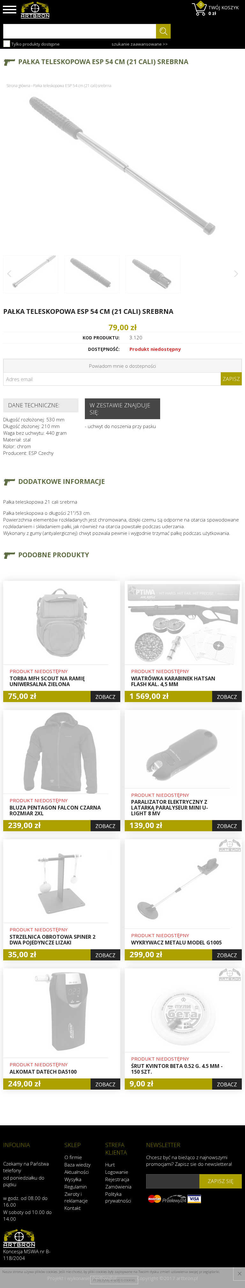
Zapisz (231, 378)
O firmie (73, 1157)
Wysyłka (72, 1179)
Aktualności (76, 1172)
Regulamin (75, 1186)
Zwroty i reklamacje (76, 1197)
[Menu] (9, 9)
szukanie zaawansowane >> (140, 44)
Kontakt (72, 1208)
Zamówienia (118, 1186)
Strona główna (18, 85)
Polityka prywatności (118, 1197)
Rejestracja (117, 1179)
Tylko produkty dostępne (35, 44)
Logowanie (116, 1172)
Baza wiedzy (77, 1164)
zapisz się (221, 1181)
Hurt (110, 1164)
